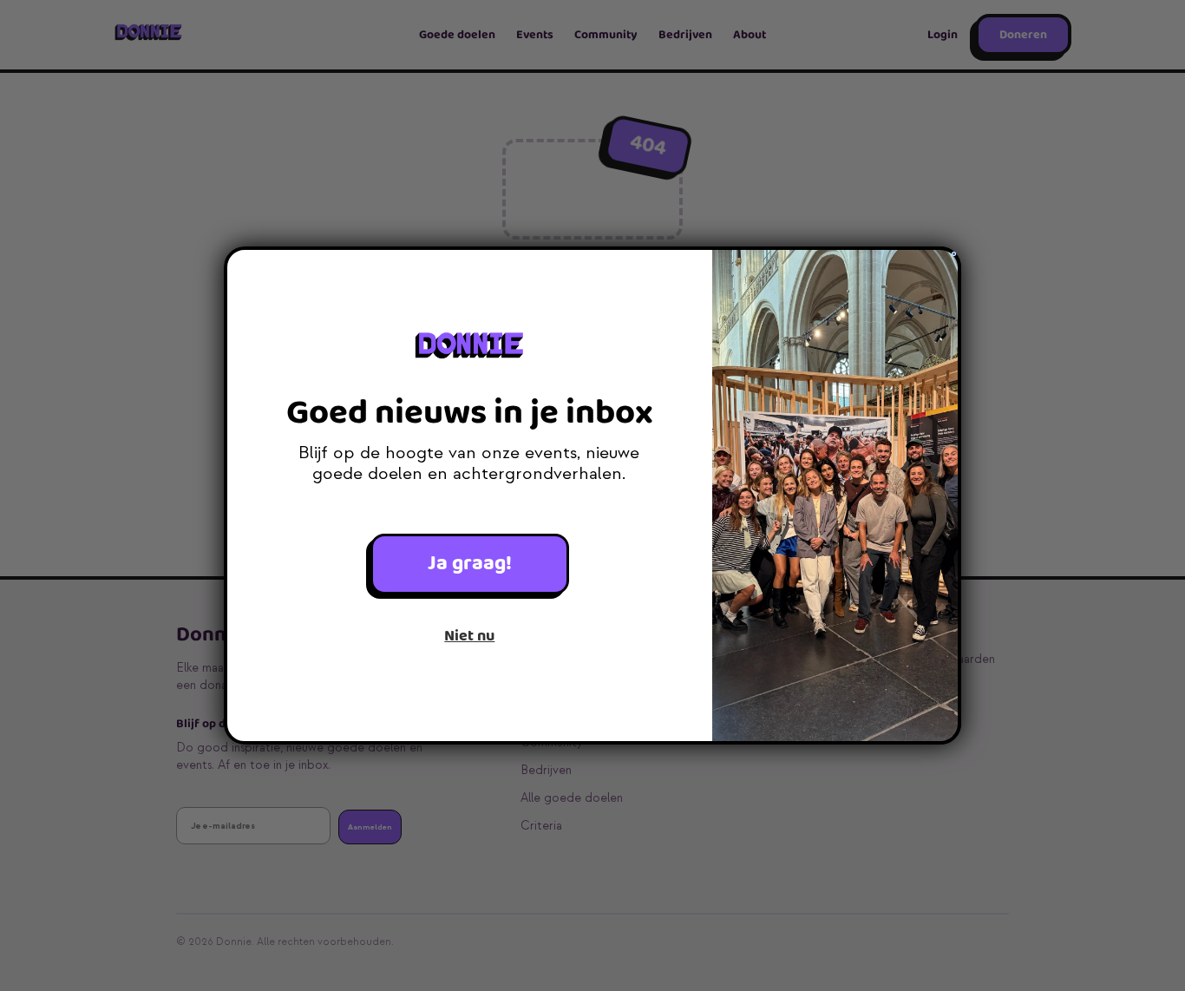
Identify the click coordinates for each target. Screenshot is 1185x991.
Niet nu (469, 636)
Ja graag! (470, 564)
